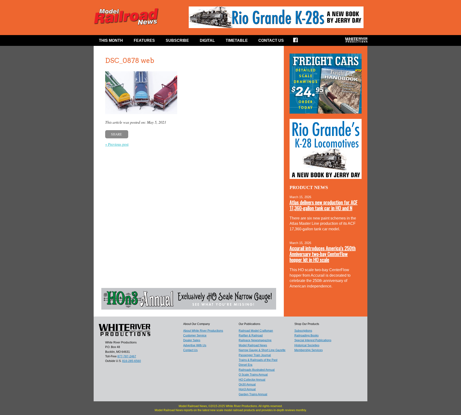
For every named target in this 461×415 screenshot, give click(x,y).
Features (144, 40)
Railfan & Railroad (251, 335)
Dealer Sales (191, 340)
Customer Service (194, 335)
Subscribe (177, 40)
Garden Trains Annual (253, 394)
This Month (111, 40)
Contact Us (271, 40)
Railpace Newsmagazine (255, 340)
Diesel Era (245, 364)
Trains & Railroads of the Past (258, 360)
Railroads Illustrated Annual (257, 370)
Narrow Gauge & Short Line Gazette (262, 350)
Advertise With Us (194, 345)
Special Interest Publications (312, 340)
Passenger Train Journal (255, 355)
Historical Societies (306, 345)
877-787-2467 (126, 356)
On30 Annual (247, 384)
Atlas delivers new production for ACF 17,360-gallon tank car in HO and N (324, 205)
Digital (207, 40)
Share (116, 134)
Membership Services (308, 350)
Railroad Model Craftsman (256, 330)
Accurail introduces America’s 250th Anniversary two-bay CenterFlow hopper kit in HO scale (323, 253)
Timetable (237, 40)
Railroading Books (306, 335)
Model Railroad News (253, 345)
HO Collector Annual (252, 379)
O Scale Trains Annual (253, 374)
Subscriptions (303, 330)
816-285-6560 (131, 361)
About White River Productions (203, 330)
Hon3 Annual (247, 389)
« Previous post (116, 144)
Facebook (298, 41)
